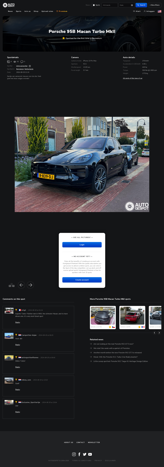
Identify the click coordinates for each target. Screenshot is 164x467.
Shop (36, 11)
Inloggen (150, 11)
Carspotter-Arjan (29, 335)
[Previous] (154, 333)
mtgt (24, 310)
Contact (80, 443)
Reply (17, 322)
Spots (98, 5)
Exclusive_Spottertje (31, 402)
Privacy (98, 461)
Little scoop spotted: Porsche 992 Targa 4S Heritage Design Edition (120, 361)
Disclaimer (110, 461)
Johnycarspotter (22, 66)
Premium (62, 11)
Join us (27, 11)
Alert (138, 11)
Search (142, 5)
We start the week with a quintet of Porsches (111, 348)
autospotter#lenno (30, 357)
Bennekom (20, 69)
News (88, 5)
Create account (82, 280)
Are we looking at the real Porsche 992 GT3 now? (113, 344)
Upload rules (47, 11)
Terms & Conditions (81, 461)
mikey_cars (26, 380)
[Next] (159, 333)
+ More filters (155, 5)
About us (68, 443)
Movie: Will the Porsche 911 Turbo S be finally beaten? (115, 357)
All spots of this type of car (132, 78)
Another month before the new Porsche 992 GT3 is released (117, 352)
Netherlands (29, 69)
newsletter (94, 443)
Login (82, 245)
